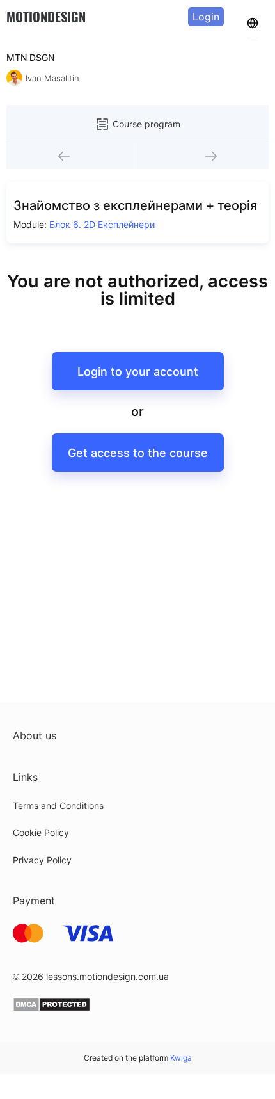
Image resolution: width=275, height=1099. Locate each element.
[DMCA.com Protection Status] (51, 1008)
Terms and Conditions (58, 805)
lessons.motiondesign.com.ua (107, 976)
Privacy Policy (42, 859)
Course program (146, 123)
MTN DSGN (30, 57)
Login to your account (137, 371)
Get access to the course (138, 453)
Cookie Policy (41, 832)
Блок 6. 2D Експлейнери (102, 224)
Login (205, 16)
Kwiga (181, 1058)
